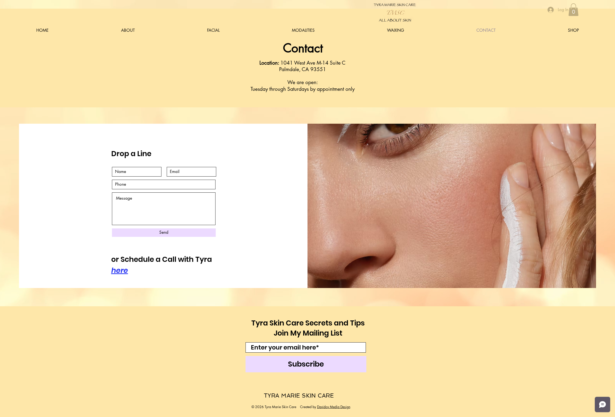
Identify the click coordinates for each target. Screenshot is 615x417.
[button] (573, 9)
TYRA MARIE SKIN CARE (299, 395)
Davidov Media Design (333, 407)
